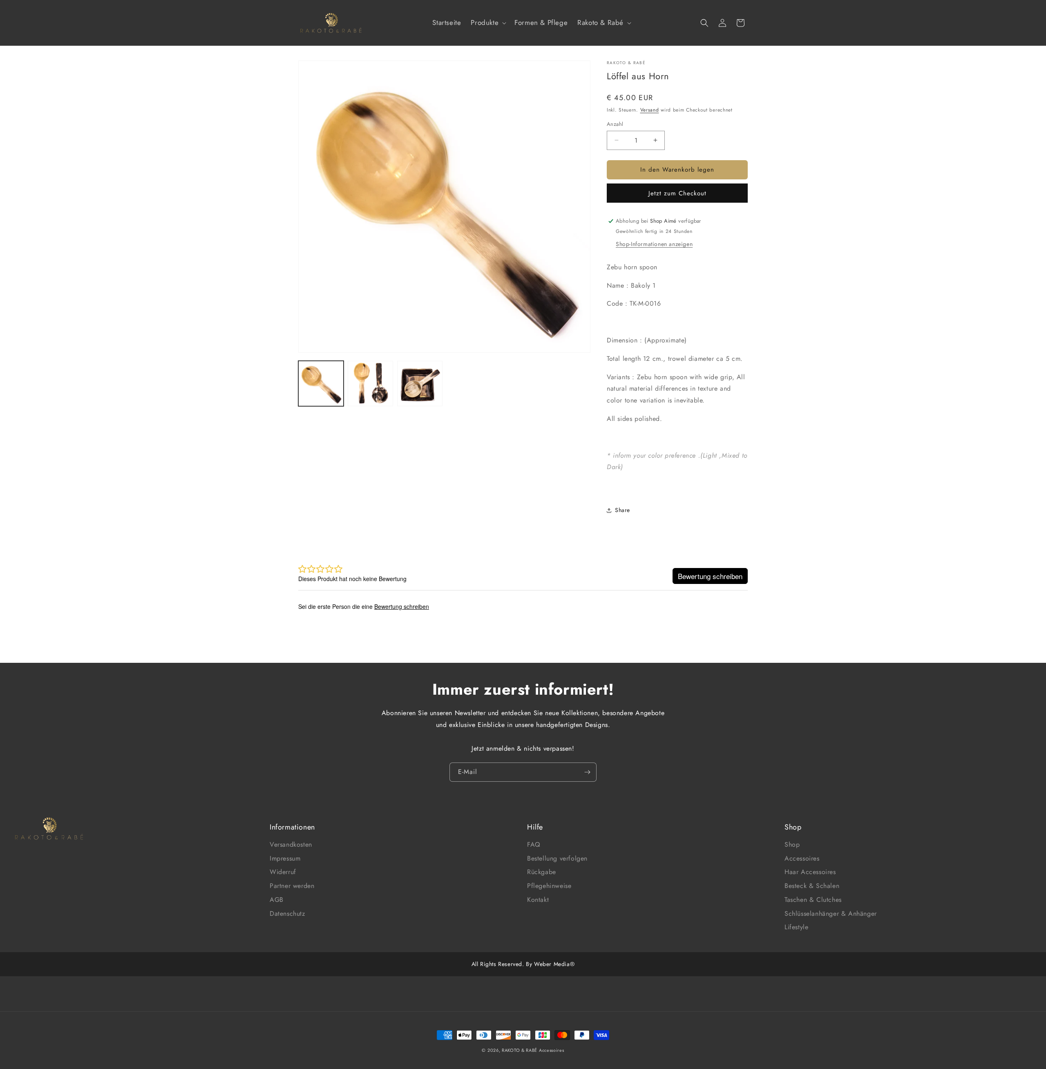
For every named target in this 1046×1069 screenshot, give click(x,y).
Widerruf (283, 872)
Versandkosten (291, 844)
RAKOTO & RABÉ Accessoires (533, 1050)
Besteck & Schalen (811, 885)
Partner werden (292, 885)
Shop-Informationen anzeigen (654, 244)
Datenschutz (287, 913)
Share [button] (622, 510)
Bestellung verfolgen (557, 858)
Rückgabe (541, 872)
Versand (649, 110)
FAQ (534, 844)
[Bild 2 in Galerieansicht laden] (370, 383)
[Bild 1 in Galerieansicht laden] (321, 383)
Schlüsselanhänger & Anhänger (830, 913)
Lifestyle (796, 927)
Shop (792, 844)
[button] (488, 22)
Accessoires (802, 858)
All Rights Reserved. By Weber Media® (523, 964)
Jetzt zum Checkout (677, 193)
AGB (277, 899)
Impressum (285, 858)
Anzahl (615, 124)
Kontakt (538, 899)
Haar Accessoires (810, 872)
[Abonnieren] (587, 772)
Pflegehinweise (549, 885)
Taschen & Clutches (813, 899)
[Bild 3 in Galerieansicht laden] (420, 383)
